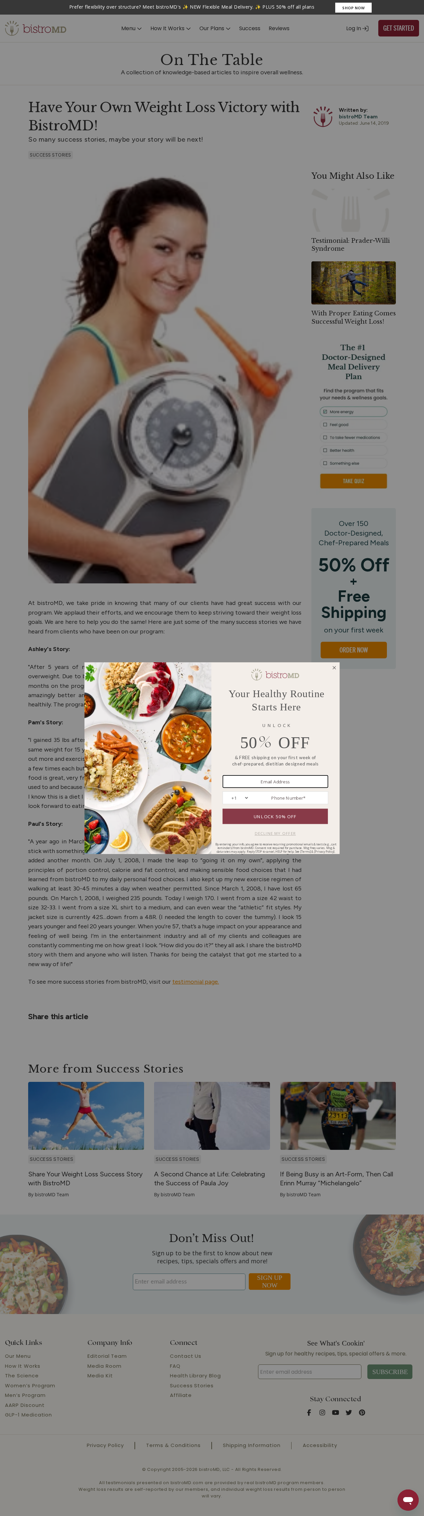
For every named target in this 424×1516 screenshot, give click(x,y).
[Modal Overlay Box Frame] (212, 7)
